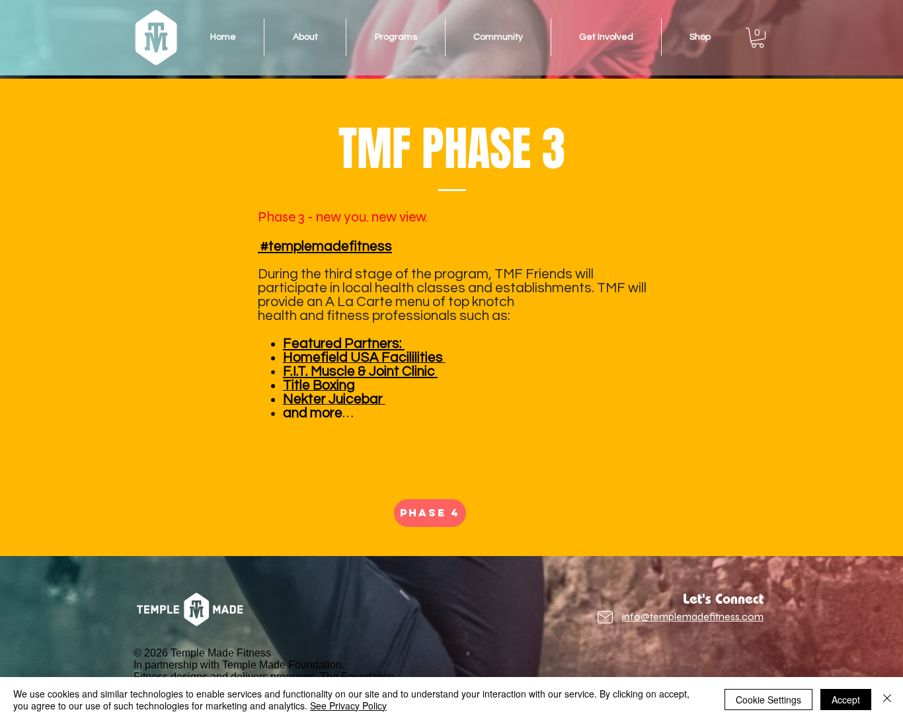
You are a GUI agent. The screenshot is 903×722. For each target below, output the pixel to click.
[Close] (887, 699)
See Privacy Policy (348, 705)
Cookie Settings (768, 699)
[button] (757, 38)
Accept (846, 699)
